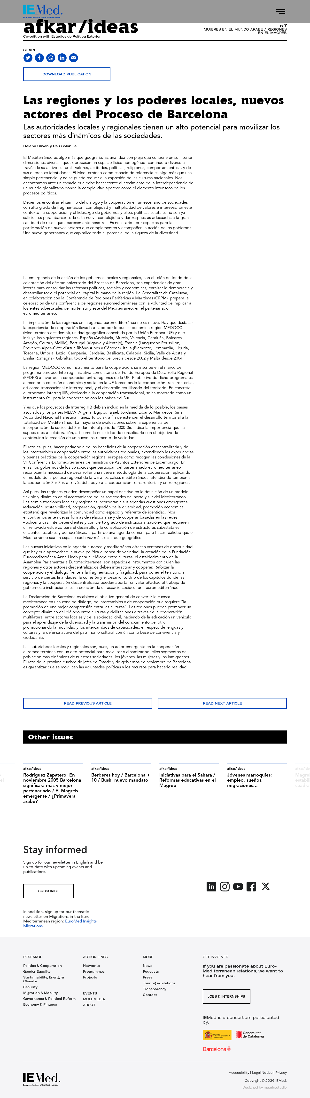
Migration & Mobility (40, 993)
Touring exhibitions (159, 983)
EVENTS (90, 993)
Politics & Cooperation (42, 966)
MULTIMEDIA (94, 999)
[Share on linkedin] (62, 58)
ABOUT (89, 1005)
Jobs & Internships (226, 996)
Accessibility (239, 1072)
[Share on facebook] (39, 58)
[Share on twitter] (28, 58)
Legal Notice (262, 1072)
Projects (90, 977)
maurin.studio (275, 1087)
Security (30, 987)
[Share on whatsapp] (50, 58)
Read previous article (88, 703)
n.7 (283, 26)
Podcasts (151, 971)
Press (147, 977)
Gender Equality (37, 971)
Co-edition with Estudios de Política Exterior (62, 36)
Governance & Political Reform (49, 999)
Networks (91, 966)
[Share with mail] (73, 58)
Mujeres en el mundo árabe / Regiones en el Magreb (245, 31)
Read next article (222, 703)
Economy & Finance (40, 1004)
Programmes (94, 971)
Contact (150, 995)
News (147, 966)
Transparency (154, 989)
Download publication (66, 74)
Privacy (281, 1072)
